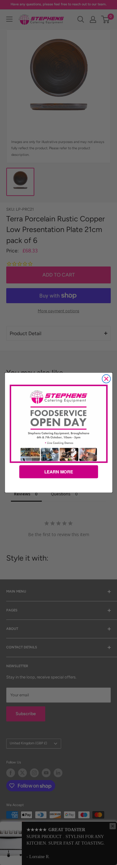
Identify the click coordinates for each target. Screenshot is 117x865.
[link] (58, 424)
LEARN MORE (58, 471)
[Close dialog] (106, 378)
